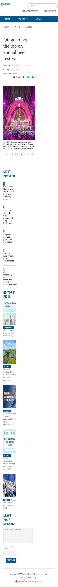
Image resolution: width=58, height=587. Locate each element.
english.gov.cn (50, 11)
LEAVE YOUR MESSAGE (9, 520)
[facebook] (23, 77)
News (38, 19)
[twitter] (28, 77)
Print (18, 77)
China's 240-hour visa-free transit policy (8, 333)
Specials (9, 26)
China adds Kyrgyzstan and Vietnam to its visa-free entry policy (8, 193)
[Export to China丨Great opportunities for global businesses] (9, 396)
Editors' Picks (9, 295)
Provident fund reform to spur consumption (8, 257)
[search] (55, 6)
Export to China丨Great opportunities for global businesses (8, 216)
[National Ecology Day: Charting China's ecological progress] (9, 352)
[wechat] (33, 77)
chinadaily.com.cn (29, 11)
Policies (23, 19)
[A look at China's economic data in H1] (9, 485)
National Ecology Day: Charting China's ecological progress (9, 374)
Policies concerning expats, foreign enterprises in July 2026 (9, 463)
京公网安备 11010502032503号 (30, 581)
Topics (26, 26)
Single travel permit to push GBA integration (8, 238)
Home (7, 19)
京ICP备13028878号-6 (29, 578)
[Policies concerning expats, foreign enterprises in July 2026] (9, 441)
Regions (42, 26)
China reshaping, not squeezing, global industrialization (8, 278)
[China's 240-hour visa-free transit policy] (9, 313)
